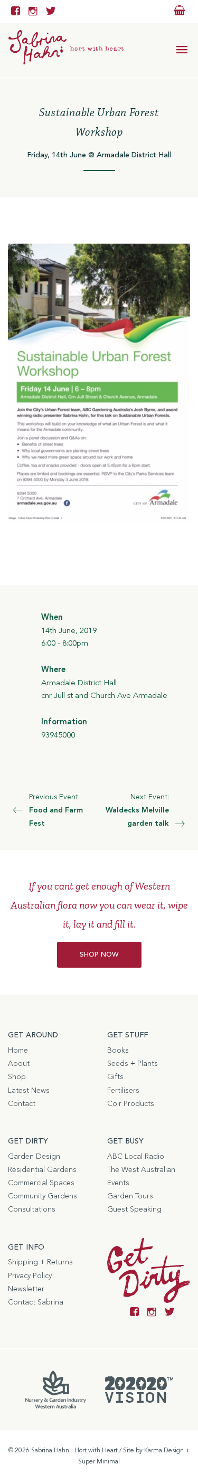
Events (118, 1183)
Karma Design (164, 1451)
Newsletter (26, 1289)
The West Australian (141, 1170)
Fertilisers (123, 1090)
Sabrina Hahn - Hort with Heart (74, 1451)
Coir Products (130, 1104)
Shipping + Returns (40, 1262)
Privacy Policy (30, 1276)
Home (18, 1050)
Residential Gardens (42, 1170)
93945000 (58, 736)
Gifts (115, 1077)
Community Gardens (42, 1196)
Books (118, 1050)
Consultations (31, 1209)
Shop (17, 1077)
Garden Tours (130, 1196)
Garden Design (34, 1156)
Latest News (29, 1090)
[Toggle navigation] (182, 50)
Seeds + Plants (132, 1063)
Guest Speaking (134, 1209)
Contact (21, 1104)
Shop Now (99, 954)
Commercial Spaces (41, 1183)
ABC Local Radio (135, 1156)
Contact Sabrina (35, 1302)
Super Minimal (99, 1462)
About (19, 1063)
